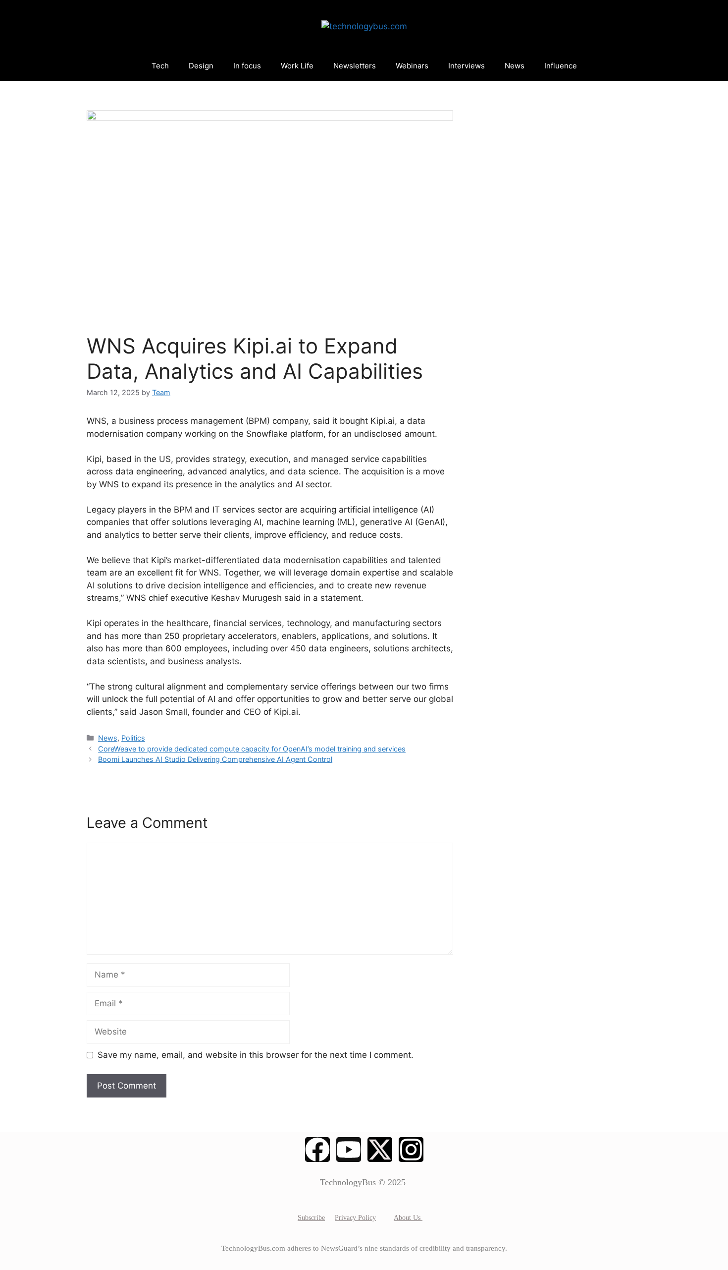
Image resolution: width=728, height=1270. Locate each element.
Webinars (412, 65)
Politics (133, 738)
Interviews (466, 65)
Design (201, 65)
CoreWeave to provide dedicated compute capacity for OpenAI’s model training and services (252, 749)
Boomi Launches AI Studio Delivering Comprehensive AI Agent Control (215, 759)
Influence (560, 65)
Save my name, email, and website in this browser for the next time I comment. (256, 1055)
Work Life (297, 65)
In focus (247, 65)
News (514, 65)
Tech (160, 65)
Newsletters (354, 65)
